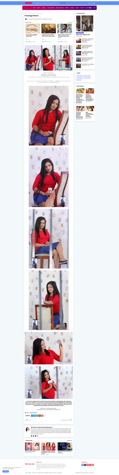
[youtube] (94, 3)
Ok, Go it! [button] (6, 471)
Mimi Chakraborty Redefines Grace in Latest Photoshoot (90, 114)
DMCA (50, 472)
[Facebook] (32, 416)
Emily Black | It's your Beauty (88, 64)
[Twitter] (34, 416)
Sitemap (88, 7)
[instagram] (92, 3)
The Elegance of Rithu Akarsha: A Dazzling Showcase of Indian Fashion (48, 452)
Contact (77, 7)
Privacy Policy (40, 472)
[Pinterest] (40, 416)
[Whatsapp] (37, 416)
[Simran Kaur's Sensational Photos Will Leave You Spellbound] (78, 40)
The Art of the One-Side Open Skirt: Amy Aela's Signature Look (87, 46)
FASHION (67, 7)
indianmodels (79, 77)
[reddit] (93, 465)
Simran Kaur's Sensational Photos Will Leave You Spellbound (87, 40)
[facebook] (89, 3)
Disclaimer (46, 472)
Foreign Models (51, 7)
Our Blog (72, 7)
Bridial (38, 7)
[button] (62, 3)
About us (82, 7)
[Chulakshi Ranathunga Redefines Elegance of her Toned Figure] (78, 53)
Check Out (10, 468)
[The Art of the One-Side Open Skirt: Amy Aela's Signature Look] (78, 47)
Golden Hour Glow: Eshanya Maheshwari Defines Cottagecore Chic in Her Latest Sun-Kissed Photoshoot (80, 98)
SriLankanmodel (31, 13)
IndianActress (79, 75)
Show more (69, 440)
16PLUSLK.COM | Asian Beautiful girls (41, 427)
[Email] (42, 416)
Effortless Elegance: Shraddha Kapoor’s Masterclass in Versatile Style (79, 115)
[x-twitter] (90, 3)
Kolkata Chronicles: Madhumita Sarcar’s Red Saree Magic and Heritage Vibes (90, 97)
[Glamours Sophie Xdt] (85, 23)
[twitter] (33, 436)
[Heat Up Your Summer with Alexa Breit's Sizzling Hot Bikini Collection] (78, 59)
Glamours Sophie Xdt (83, 35)
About (30, 472)
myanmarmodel (87, 77)
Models (43, 7)
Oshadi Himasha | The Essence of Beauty (64, 452)
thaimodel (79, 80)
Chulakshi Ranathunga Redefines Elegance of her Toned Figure (46, 3)
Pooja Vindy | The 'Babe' (30, 451)
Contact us (34, 472)
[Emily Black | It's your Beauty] (78, 66)
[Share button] (45, 416)
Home (34, 7)
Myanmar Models (60, 7)
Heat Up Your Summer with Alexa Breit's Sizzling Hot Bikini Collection (87, 59)
